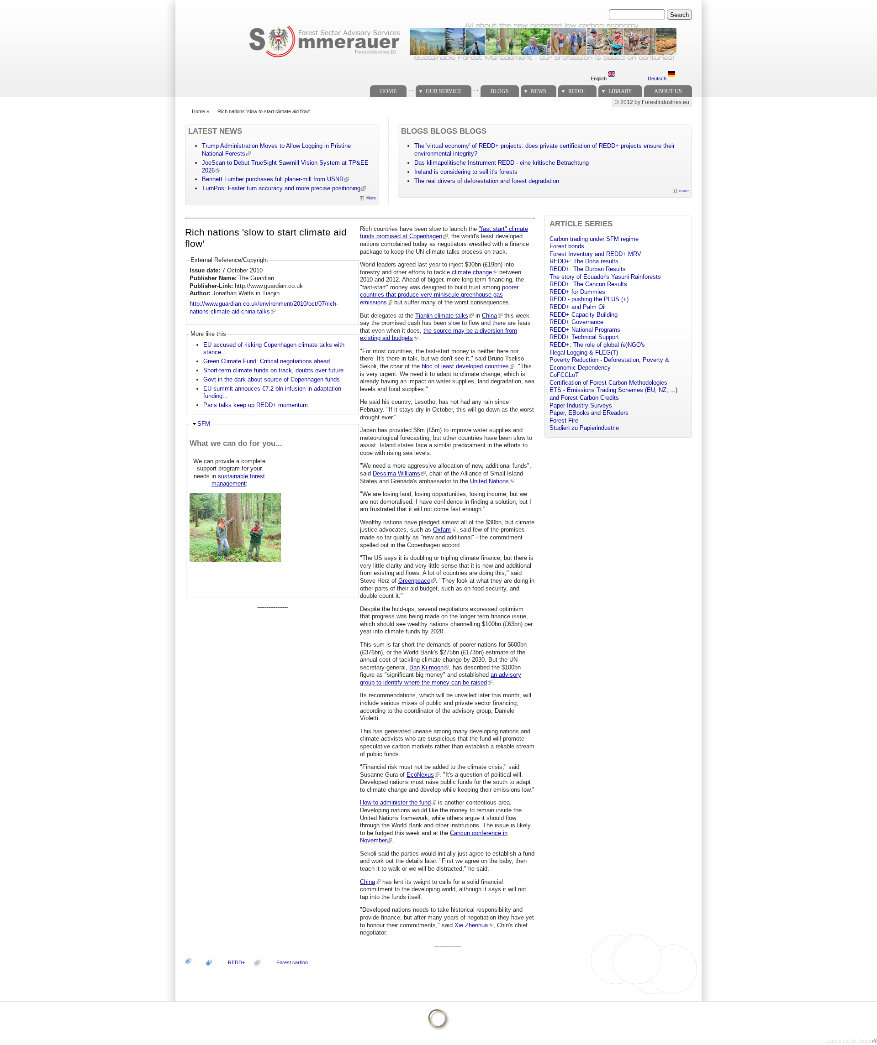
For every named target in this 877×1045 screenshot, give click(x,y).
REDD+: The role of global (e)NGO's (597, 344)
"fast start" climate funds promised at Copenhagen (444, 232)
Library (620, 91)
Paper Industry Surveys (580, 405)
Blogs (500, 91)
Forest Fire (563, 420)
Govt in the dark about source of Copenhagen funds (271, 379)
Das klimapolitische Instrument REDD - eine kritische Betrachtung (501, 162)
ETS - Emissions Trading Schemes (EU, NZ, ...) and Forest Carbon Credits (613, 394)
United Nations (489, 481)
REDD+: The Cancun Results (588, 284)
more (684, 190)
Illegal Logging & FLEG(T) (583, 352)
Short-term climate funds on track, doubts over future (273, 370)
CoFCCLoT (564, 374)
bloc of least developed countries (465, 366)
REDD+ (577, 91)
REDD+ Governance (576, 322)
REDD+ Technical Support (584, 337)
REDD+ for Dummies (577, 291)
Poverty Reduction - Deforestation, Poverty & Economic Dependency (609, 363)
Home (388, 91)
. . (411, 88)
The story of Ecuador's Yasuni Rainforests (605, 276)
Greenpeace (414, 580)
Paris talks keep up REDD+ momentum (255, 405)
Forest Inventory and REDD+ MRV (595, 254)
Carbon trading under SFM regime (594, 238)
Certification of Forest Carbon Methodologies (608, 382)
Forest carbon (292, 962)
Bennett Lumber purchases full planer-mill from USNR (272, 179)
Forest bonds (566, 246)
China (489, 315)
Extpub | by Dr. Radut (849, 1041)
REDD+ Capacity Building (583, 314)
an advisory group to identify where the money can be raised (440, 678)
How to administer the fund (395, 802)
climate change (472, 272)
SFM (203, 423)
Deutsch (658, 78)
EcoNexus (420, 774)
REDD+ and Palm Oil (577, 306)
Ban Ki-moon (426, 667)
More (371, 198)
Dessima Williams (396, 473)
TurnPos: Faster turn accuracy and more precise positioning (281, 188)
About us (668, 91)
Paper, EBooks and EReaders (589, 412)
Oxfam (442, 529)
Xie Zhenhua (471, 925)
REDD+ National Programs (584, 329)
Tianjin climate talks (441, 315)
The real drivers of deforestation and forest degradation (486, 181)
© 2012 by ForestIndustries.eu (652, 102)
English (599, 78)
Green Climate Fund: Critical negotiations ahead (266, 361)
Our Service (443, 91)
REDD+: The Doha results (583, 261)
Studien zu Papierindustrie (584, 427)
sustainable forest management (238, 480)
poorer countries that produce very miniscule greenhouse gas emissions (439, 295)
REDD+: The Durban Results (587, 269)
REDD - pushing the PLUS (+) (589, 299)
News (538, 91)
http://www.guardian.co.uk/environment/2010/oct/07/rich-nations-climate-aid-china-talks (264, 307)
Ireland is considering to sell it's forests (466, 171)
